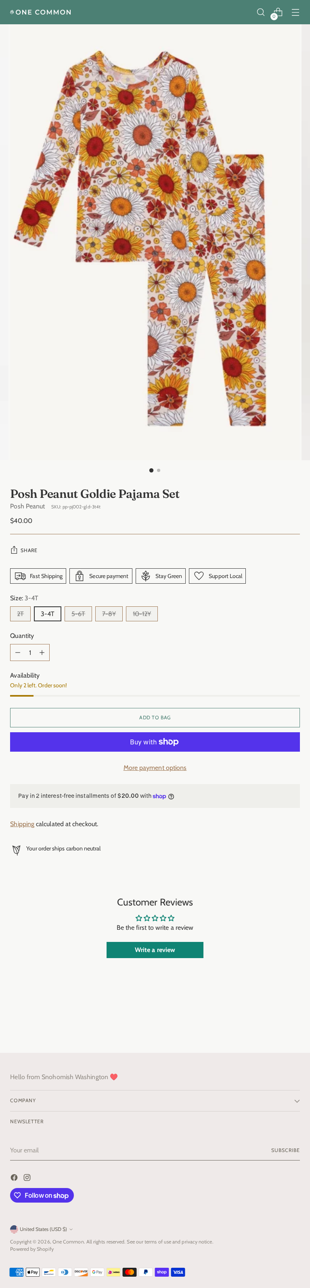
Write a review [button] (155, 950)
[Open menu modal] (295, 12)
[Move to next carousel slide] (293, 1025)
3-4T (47, 614)
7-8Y (109, 614)
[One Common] (40, 12)
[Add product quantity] (42, 652)
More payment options (155, 768)
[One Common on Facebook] (15, 1178)
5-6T (78, 614)
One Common (68, 1242)
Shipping (22, 824)
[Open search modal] (261, 12)
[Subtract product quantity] (17, 652)
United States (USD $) (43, 1229)
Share (29, 550)
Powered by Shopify (31, 1249)
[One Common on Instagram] (28, 1178)
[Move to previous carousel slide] (274, 1025)
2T (20, 614)
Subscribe (285, 1150)
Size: (24, 598)
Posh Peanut (27, 506)
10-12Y (142, 614)
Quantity (22, 636)
